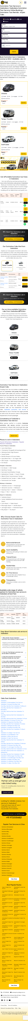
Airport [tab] (6, 21)
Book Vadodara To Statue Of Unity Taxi (12, 720)
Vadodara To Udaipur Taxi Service (10, 732)
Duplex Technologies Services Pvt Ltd (17, 1013)
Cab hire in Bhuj (5, 831)
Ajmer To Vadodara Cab (19, 933)
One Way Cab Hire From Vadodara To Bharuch (13, 706)
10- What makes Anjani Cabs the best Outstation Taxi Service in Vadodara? (12, 690)
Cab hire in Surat (6, 870)
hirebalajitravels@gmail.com (18, 992)
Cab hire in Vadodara (7, 875)
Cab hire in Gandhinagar (8, 840)
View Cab (25, 280)
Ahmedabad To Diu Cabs (19, 894)
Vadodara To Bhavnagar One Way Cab (11, 756)
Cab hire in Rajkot (6, 861)
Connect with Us (7, 792)
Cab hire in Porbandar (7, 859)
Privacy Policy (4, 1005)
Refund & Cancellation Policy (7, 1008)
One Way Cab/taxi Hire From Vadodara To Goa (14, 748)
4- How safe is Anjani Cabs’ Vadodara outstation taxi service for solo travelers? (12, 662)
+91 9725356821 (14, 817)
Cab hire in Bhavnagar (7, 829)
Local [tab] (20, 19)
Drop (3, 29)
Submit (14, 51)
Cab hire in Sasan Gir (7, 866)
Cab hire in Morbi (6, 852)
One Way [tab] (7, 19)
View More (14, 879)
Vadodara (3, 700)
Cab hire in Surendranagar (8, 873)
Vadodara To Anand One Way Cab (10, 704)
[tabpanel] (14, 36)
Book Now (24, 102)
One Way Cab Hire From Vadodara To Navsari (13, 743)
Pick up (3, 24)
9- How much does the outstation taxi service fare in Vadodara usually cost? (12, 686)
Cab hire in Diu (5, 833)
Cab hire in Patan (6, 856)
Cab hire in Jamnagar (7, 845)
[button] (25, 2)
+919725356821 (14, 1018)
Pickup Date (5, 34)
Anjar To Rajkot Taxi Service (8, 949)
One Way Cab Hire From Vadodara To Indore (13, 724)
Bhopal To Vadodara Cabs (19, 972)
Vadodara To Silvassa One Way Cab (11, 745)
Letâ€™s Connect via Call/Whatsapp (14, 814)
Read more (14, 435)
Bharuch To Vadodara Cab (19, 960)
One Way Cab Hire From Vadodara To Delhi (12, 754)
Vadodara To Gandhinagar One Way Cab (12, 757)
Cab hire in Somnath (6, 868)
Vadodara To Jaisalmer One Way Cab (11, 761)
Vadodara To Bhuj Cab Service (9, 736)
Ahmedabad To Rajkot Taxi (19, 918)
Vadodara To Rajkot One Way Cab (10, 759)
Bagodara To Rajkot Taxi (19, 956)
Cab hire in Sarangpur (7, 863)
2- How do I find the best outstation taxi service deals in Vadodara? (12, 653)
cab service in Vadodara (13, 431)
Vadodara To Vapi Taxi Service (9, 738)
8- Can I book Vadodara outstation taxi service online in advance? (12, 681)
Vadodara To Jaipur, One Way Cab (10, 763)
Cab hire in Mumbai (6, 854)
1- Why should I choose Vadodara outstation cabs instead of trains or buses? (13, 638)
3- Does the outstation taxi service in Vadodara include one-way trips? (11, 657)
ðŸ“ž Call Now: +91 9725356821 (14, 239)
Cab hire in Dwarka (6, 836)
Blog (20, 1008)
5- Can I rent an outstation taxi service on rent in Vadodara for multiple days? (12, 666)
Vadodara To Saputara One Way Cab (11, 722)
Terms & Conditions (12, 1005)
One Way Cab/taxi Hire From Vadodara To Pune (14, 718)
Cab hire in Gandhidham (7, 838)
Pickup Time (5, 39)
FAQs (16, 1008)
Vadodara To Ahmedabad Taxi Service (12, 702)
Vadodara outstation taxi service (15, 409)
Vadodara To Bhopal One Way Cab (10, 725)
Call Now (25, 202)
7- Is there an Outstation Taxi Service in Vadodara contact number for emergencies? (12, 676)
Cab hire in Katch (6, 850)
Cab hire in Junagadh (7, 847)
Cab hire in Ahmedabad (7, 827)
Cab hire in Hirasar (6, 843)
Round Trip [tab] (14, 19)
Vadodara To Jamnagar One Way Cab (11, 747)
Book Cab (25, 277)
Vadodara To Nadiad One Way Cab (10, 727)
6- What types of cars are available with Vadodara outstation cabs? (12, 671)
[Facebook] (2, 1000)
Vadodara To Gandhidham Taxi (9, 734)
